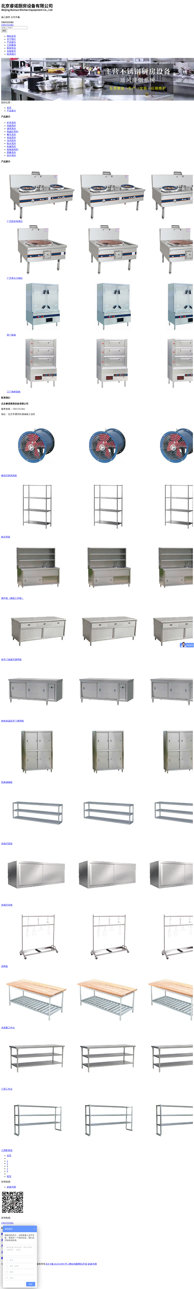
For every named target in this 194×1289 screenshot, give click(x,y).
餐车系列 (11, 134)
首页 (9, 108)
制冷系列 (11, 143)
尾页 (9, 1176)
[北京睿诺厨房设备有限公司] (97, 8)
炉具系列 (11, 122)
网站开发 (82, 1264)
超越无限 (11, 1187)
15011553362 (7, 25)
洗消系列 (11, 140)
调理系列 (11, 128)
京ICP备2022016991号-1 (57, 1264)
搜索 (4, 31)
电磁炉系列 (12, 131)
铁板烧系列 (12, 149)
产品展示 (11, 110)
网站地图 (73, 1264)
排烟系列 (11, 125)
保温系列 (11, 137)
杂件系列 (11, 155)
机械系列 (11, 146)
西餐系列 (11, 152)
